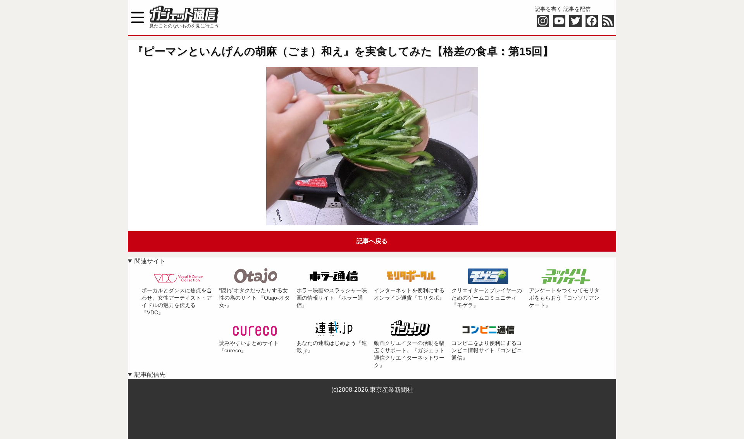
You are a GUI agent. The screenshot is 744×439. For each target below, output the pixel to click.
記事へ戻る (372, 241)
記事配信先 (149, 374)
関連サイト (149, 261)
